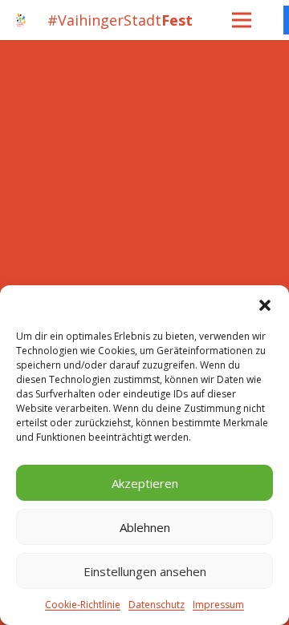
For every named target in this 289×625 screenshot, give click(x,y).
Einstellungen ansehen (144, 571)
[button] (265, 305)
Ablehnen (145, 527)
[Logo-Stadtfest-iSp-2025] (20, 20)
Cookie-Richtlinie (82, 604)
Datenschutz (156, 604)
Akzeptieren (145, 483)
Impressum (218, 604)
